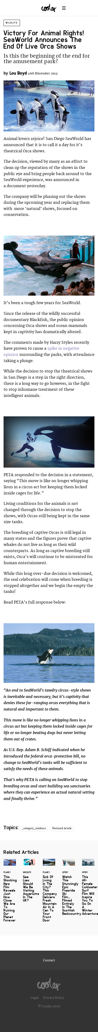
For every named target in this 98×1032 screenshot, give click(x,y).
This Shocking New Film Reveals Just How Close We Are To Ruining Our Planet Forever (10, 893)
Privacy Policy (53, 998)
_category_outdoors (34, 828)
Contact (49, 960)
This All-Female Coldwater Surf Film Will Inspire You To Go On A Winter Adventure (88, 890)
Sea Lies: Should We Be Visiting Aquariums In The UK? (29, 883)
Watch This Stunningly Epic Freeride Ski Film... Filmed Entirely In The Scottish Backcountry (68, 890)
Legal (34, 998)
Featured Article (62, 828)
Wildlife (12, 22)
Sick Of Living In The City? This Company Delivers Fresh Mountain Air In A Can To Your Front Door (49, 893)
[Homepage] (49, 983)
